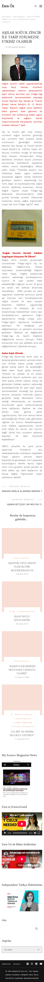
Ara (4, 920)
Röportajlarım (22, 558)
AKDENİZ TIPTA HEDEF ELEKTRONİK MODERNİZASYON (22, 567)
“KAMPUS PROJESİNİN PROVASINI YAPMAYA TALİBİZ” (22, 670)
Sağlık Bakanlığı (24, 722)
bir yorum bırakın (17, 47)
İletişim (16, 964)
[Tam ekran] (39, 833)
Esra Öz (8, 6)
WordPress (9, 978)
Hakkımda (6, 964)
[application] (22, 823)
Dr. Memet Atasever (22, 714)
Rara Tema (33, 975)
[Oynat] (5, 833)
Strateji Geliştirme (23, 726)
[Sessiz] (35, 833)
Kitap (12, 611)
